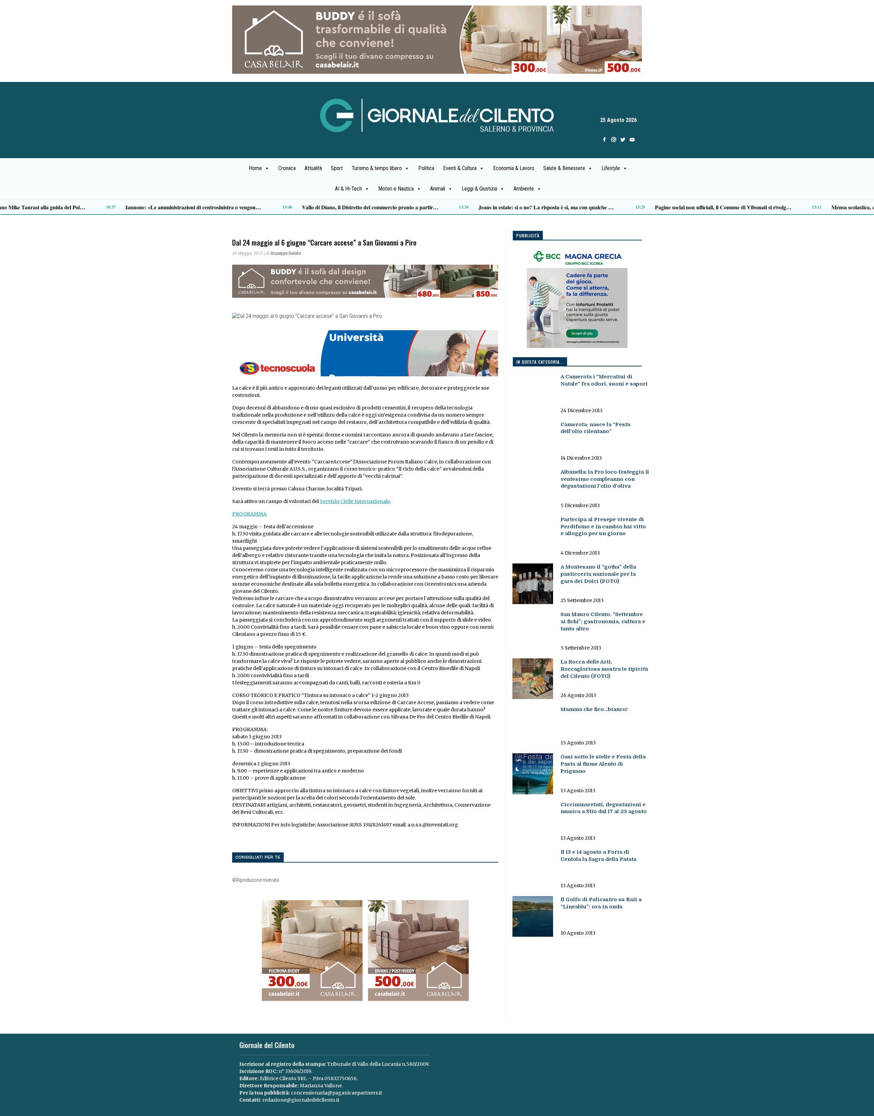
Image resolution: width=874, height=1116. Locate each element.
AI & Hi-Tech (348, 188)
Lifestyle (611, 168)
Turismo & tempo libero (377, 168)
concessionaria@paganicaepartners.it (336, 1093)
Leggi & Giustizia (479, 188)
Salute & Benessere (564, 168)
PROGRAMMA (249, 514)
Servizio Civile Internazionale (355, 501)
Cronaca (287, 168)
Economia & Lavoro (513, 168)
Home (255, 168)
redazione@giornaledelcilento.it (300, 1100)
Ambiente (523, 188)
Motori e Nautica (396, 188)
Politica (426, 168)
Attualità (313, 168)
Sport (337, 168)
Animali (437, 188)
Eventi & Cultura (460, 168)
